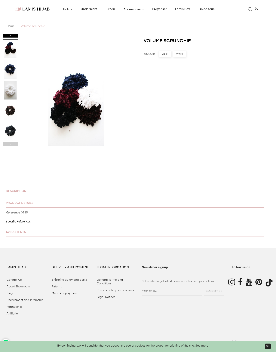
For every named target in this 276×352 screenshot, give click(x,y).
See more (201, 345)
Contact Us (14, 279)
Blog (10, 293)
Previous (10, 144)
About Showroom (18, 286)
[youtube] (250, 283)
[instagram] (231, 283)
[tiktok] (270, 282)
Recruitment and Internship (25, 300)
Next (10, 36)
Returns (57, 286)
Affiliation (13, 313)
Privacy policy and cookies (115, 290)
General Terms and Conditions (110, 281)
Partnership (14, 306)
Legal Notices (106, 297)
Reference (13, 212)
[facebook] (242, 283)
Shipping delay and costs (69, 279)
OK (268, 346)
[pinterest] (260, 283)
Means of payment (64, 293)
